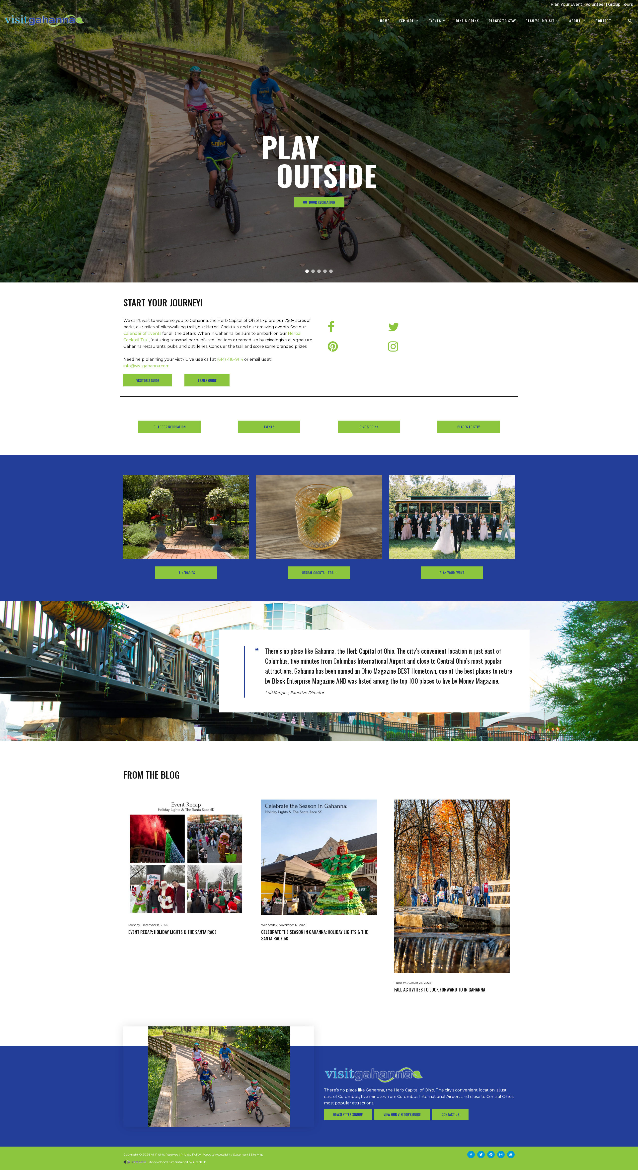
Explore (406, 21)
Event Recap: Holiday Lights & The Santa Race (172, 932)
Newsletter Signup (348, 1114)
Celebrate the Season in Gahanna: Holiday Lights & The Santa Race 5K (314, 935)
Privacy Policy (190, 1154)
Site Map (257, 1154)
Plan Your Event (566, 4)
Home (385, 21)
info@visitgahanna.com (146, 365)
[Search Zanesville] (630, 20)
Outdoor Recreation (170, 426)
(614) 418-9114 (230, 359)
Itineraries (186, 572)
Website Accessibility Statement (225, 1154)
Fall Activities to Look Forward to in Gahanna (439, 989)
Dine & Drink (467, 21)
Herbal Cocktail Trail (319, 572)
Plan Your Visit (540, 21)
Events (434, 21)
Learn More (319, 202)
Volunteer (595, 4)
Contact (603, 21)
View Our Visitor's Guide (402, 1114)
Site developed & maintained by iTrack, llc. (177, 1162)
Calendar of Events (142, 333)
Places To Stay (502, 21)
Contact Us (450, 1114)
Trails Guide (207, 380)
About (575, 21)
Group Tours (620, 4)
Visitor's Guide (147, 380)
